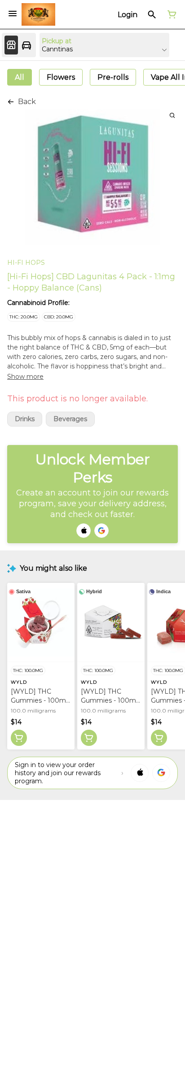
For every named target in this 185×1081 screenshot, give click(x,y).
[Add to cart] (19, 738)
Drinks (25, 419)
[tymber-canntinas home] (38, 14)
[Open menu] (12, 13)
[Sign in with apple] (140, 773)
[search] (172, 115)
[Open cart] (170, 14)
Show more (25, 376)
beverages (70, 419)
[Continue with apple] (83, 530)
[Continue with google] (101, 530)
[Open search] (152, 14)
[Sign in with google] (161, 773)
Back (27, 101)
